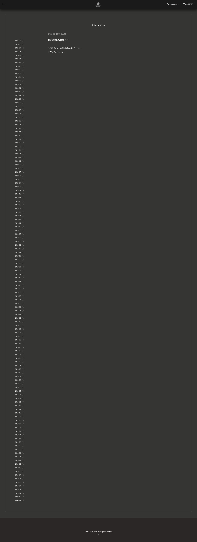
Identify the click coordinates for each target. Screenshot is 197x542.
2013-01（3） (20, 402)
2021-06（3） (20, 143)
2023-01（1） (20, 88)
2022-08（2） (20, 106)
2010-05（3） (20, 482)
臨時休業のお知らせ (58, 40)
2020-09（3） (20, 165)
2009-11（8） (20, 500)
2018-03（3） (20, 241)
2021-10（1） (20, 135)
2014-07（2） (20, 354)
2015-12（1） (20, 314)
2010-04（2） (20, 486)
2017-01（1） (20, 274)
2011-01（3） (20, 457)
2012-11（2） (20, 409)
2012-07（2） (20, 424)
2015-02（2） (20, 340)
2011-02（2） (20, 453)
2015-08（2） (20, 325)
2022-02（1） (20, 121)
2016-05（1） (20, 296)
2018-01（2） (20, 245)
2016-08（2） (20, 292)
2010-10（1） (20, 468)
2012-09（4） (20, 416)
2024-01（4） (20, 59)
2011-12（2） (20, 438)
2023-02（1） (20, 84)
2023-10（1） (20, 66)
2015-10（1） (20, 322)
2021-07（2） (20, 139)
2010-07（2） (20, 475)
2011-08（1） (20, 442)
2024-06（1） (20, 44)
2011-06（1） (20, 446)
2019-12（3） (20, 194)
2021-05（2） (20, 146)
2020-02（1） (20, 187)
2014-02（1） (20, 362)
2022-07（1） (20, 110)
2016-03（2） (20, 303)
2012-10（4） (20, 413)
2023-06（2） (20, 73)
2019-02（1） (20, 212)
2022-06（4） (20, 114)
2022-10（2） (20, 99)
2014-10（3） (20, 347)
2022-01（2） (20, 124)
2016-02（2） (20, 307)
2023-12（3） (20, 62)
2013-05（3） (20, 391)
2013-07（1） (20, 384)
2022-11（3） (20, 95)
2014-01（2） (20, 365)
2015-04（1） (20, 333)
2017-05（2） (20, 267)
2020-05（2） (20, 179)
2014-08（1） (20, 351)
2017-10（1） (20, 256)
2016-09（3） (20, 289)
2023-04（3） (20, 77)
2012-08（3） (20, 420)
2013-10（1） (20, 373)
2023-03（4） (20, 81)
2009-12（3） (20, 497)
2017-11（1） (20, 252)
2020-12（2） (20, 157)
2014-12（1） (20, 343)
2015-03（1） (20, 336)
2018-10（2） (20, 227)
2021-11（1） (20, 132)
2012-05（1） (20, 427)
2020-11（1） (20, 161)
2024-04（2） (20, 48)
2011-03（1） (20, 449)
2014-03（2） (20, 358)
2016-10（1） (20, 285)
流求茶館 (93, 532)
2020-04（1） (20, 183)
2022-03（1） (20, 117)
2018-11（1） (20, 223)
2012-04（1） (20, 431)
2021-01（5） (20, 154)
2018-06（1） (20, 238)
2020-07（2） (20, 172)
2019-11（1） (20, 197)
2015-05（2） (20, 329)
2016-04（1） (20, 300)
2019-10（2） (20, 201)
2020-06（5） (20, 176)
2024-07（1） (20, 41)
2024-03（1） (20, 51)
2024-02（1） (20, 55)
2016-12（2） (20, 278)
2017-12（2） (20, 249)
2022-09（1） (20, 103)
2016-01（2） (20, 311)
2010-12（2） (20, 460)
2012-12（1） (20, 405)
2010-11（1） (20, 464)
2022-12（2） (20, 92)
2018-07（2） (20, 234)
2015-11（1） (20, 318)
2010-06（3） (20, 478)
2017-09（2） (20, 260)
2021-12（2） (20, 128)
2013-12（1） (20, 369)
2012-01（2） (20, 435)
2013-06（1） (20, 387)
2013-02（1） (20, 398)
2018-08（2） (20, 230)
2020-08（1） (20, 168)
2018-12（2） (20, 219)
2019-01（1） (20, 216)
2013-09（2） (20, 376)
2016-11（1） (20, 281)
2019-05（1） (20, 208)
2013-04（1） (20, 395)
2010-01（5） (20, 493)
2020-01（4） (20, 190)
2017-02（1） (20, 270)
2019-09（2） (20, 205)
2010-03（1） (20, 489)
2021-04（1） (20, 150)
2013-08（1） (20, 380)
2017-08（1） (20, 263)
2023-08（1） (20, 70)
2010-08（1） (20, 471)
